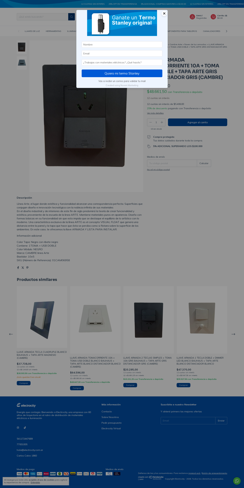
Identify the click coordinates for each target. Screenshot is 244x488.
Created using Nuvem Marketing (122, 85)
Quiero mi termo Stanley (122, 73)
